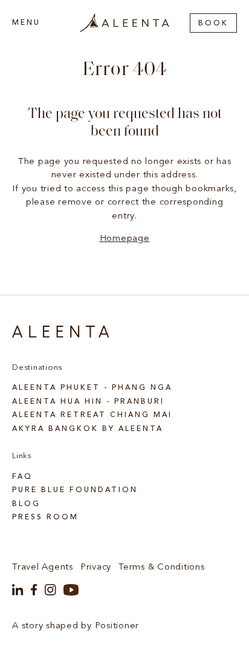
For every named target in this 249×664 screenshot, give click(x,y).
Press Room (45, 517)
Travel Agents (42, 567)
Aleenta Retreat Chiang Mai (92, 415)
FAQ (22, 477)
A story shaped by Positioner (75, 626)
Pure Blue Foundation (75, 490)
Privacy (95, 567)
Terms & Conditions (161, 567)
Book (213, 23)
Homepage (125, 238)
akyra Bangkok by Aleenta (87, 429)
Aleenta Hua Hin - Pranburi (88, 402)
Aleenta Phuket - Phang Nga (92, 388)
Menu (26, 23)
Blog (26, 504)
